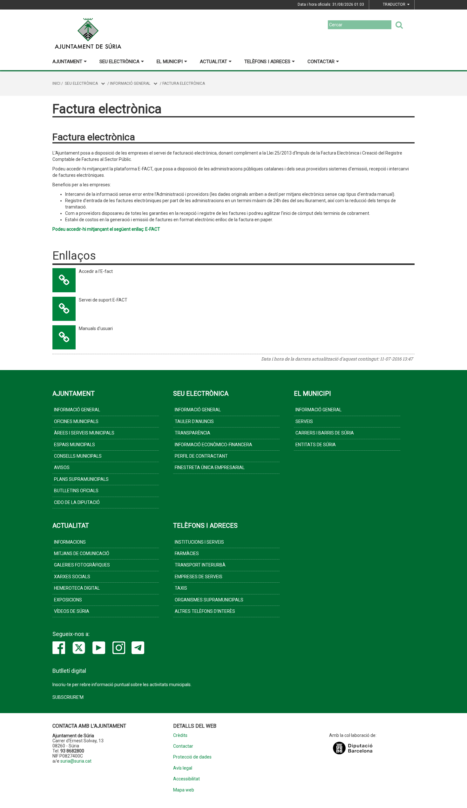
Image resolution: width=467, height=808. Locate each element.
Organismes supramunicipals (209, 599)
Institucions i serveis (199, 542)
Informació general (130, 83)
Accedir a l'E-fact (96, 271)
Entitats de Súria (315, 444)
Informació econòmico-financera (213, 444)
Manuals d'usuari (96, 328)
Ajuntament (67, 61)
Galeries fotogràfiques (82, 564)
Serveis (304, 421)
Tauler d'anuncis (194, 421)
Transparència (192, 432)
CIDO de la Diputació (77, 502)
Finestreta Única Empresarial (210, 467)
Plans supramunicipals (81, 479)
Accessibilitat (186, 779)
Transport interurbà (200, 564)
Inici (56, 83)
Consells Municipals (78, 456)
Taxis (181, 588)
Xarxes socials (72, 576)
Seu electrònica (119, 61)
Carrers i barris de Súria (324, 432)
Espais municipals (74, 444)
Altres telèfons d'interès (205, 611)
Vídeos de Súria (71, 611)
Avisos (62, 467)
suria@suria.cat (75, 761)
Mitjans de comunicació (81, 553)
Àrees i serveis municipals (84, 432)
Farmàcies (187, 553)
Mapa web (183, 790)
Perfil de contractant (201, 456)
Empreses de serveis (198, 576)
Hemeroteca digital (77, 588)
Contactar (321, 61)
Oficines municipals (76, 421)
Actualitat (213, 61)
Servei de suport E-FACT (103, 299)
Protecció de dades (192, 757)
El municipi (170, 61)
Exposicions (68, 599)
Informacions (70, 542)
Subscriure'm (68, 697)
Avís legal (182, 768)
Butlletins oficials (76, 490)
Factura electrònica (183, 83)
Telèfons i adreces (267, 61)
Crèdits (180, 735)
